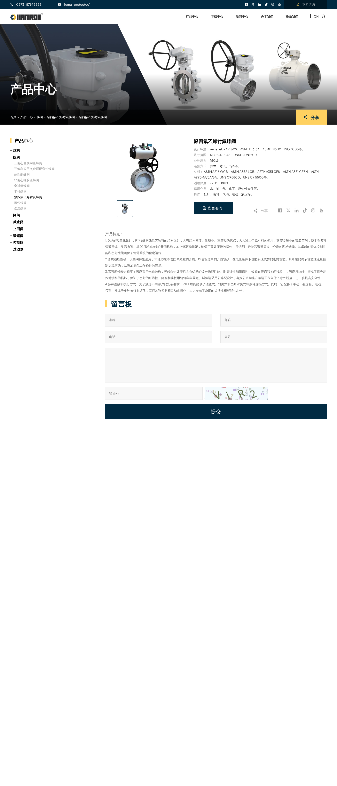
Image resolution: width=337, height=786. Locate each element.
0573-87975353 (28, 4)
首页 (13, 117)
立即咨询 (308, 4)
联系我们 (292, 16)
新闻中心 (242, 16)
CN (316, 16)
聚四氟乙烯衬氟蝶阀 (61, 117)
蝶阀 (40, 117)
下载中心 (217, 16)
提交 (216, 412)
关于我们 (267, 16)
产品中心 (192, 16)
